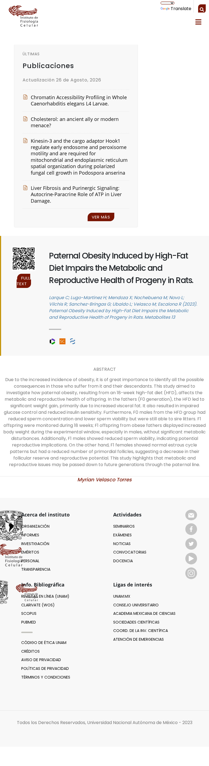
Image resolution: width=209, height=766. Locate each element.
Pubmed (28, 622)
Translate (181, 8)
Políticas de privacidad (45, 668)
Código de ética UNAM (43, 642)
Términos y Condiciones (45, 677)
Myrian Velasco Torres (104, 479)
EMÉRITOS (30, 552)
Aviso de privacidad (41, 659)
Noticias (122, 543)
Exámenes (122, 535)
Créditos (30, 651)
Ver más (101, 217)
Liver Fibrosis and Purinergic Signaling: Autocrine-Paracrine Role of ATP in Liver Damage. (76, 194)
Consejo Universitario (136, 605)
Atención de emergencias (138, 639)
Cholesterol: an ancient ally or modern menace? (75, 122)
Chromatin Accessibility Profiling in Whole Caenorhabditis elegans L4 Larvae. (79, 100)
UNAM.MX (121, 596)
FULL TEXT (23, 281)
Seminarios (124, 526)
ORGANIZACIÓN (35, 526)
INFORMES (30, 535)
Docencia (123, 561)
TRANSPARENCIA (35, 569)
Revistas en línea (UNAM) (45, 596)
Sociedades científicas (136, 622)
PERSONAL (30, 561)
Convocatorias (129, 552)
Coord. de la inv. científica (140, 630)
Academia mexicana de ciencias (144, 613)
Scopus (28, 613)
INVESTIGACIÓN (35, 543)
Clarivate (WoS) (38, 605)
